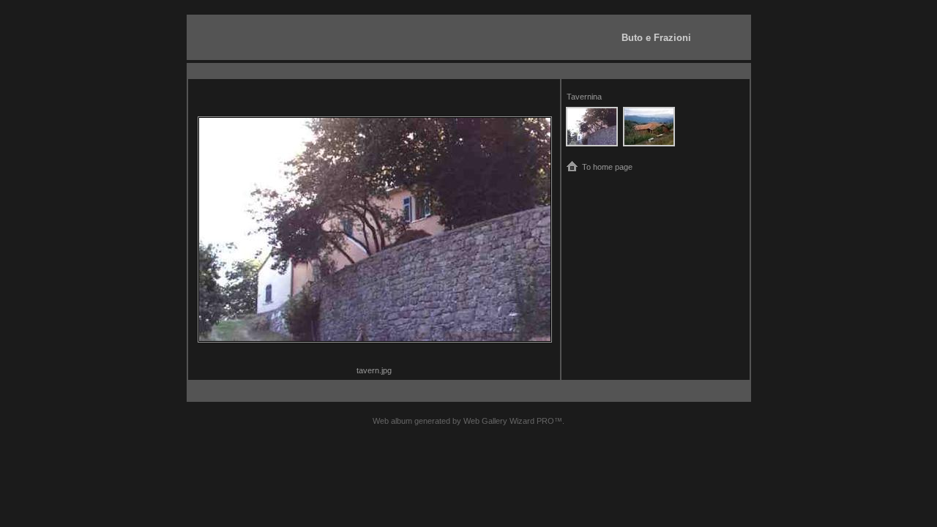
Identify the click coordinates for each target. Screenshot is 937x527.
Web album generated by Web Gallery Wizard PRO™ (467, 420)
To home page (607, 166)
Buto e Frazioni (656, 37)
